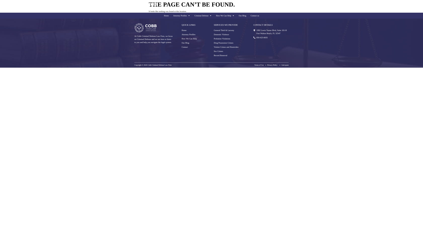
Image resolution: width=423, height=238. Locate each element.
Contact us (255, 16)
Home (166, 16)
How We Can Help (223, 16)
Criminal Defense (201, 16)
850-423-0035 (279, 8)
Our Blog (242, 16)
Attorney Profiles (180, 16)
